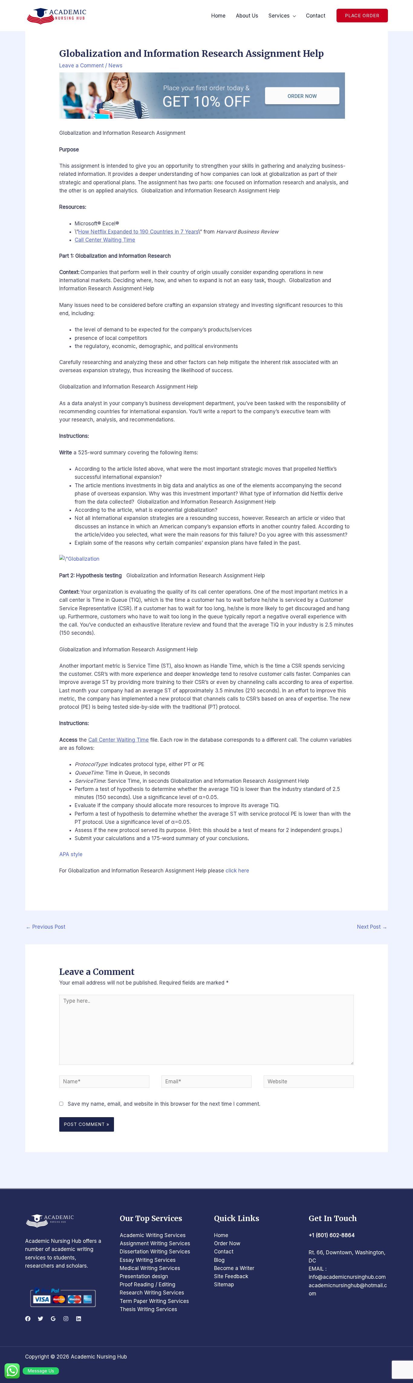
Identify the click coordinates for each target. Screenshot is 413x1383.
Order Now (227, 1243)
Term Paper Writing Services (154, 1301)
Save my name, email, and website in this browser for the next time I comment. (164, 1104)
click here (237, 871)
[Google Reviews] (53, 1318)
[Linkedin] (78, 1318)
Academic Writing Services (153, 1235)
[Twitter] (40, 1318)
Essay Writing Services (148, 1260)
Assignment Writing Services (155, 1243)
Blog (219, 1260)
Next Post (372, 927)
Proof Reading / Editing (147, 1284)
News (115, 66)
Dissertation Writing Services (155, 1252)
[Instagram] (66, 1318)
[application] (293, 16)
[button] (362, 15)
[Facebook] (28, 1318)
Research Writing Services (152, 1293)
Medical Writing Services (150, 1268)
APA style (71, 854)
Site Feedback (231, 1276)
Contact (223, 1252)
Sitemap (224, 1284)
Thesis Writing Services (148, 1309)
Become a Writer (234, 1268)
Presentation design (144, 1276)
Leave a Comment (81, 66)
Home (221, 1235)
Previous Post (45, 927)
